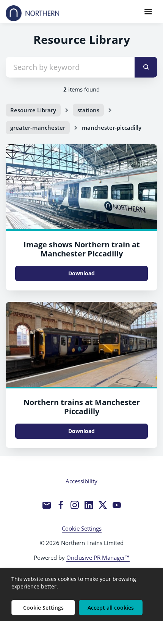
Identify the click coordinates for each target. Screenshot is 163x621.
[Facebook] (60, 505)
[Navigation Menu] (148, 11)
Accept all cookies (111, 607)
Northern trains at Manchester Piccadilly (82, 406)
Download (81, 273)
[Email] (46, 505)
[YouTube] (117, 505)
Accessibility (81, 481)
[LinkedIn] (89, 505)
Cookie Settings (82, 528)
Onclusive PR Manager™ (98, 557)
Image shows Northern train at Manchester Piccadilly (82, 249)
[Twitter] (103, 505)
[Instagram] (75, 505)
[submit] (146, 67)
